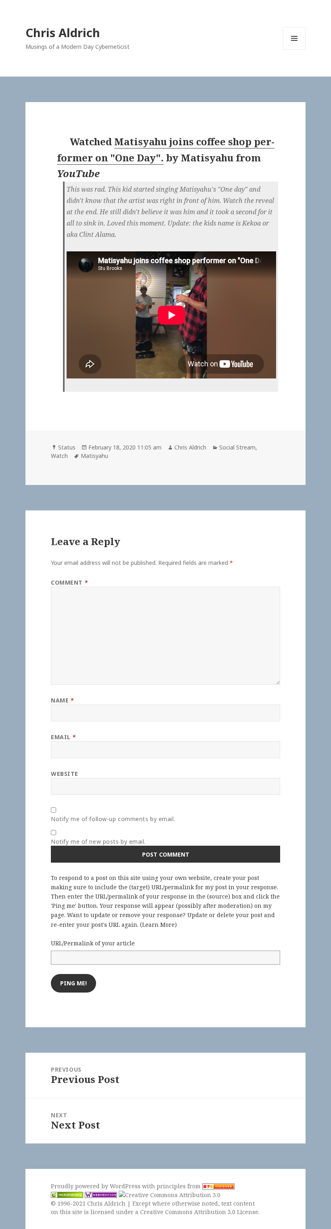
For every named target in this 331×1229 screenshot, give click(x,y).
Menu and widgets (294, 49)
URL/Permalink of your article (93, 943)
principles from (179, 1186)
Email (63, 737)
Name (62, 700)
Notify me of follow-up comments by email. (113, 819)
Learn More (158, 924)
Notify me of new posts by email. (98, 841)
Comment (69, 582)
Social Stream (237, 447)
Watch (59, 456)
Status (66, 447)
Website (64, 774)
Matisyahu (94, 456)
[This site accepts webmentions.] (101, 1195)
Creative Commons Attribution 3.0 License (199, 1212)
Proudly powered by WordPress (96, 1186)
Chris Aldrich (62, 32)
